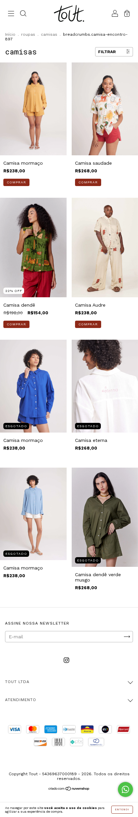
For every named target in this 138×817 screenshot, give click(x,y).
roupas (28, 34)
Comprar (16, 182)
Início (10, 34)
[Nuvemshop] (69, 789)
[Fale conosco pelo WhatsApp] (125, 789)
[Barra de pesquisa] (23, 14)
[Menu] (11, 14)
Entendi (122, 809)
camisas (49, 34)
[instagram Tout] (66, 660)
